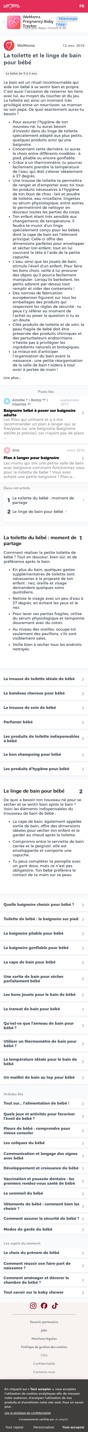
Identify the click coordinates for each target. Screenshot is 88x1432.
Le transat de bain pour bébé (32, 1009)
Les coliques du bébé (24, 1143)
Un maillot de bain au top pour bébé (39, 1077)
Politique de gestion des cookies (44, 1347)
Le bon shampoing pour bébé (32, 754)
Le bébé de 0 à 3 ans (21, 73)
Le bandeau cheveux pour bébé (34, 693)
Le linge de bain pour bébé (37, 511)
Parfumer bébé (18, 722)
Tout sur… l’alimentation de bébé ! (36, 1103)
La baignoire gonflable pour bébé (36, 947)
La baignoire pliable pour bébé (33, 933)
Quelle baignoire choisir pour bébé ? (39, 904)
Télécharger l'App (67, 21)
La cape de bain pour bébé (30, 962)
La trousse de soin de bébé (30, 707)
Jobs (44, 1330)
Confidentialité (44, 1364)
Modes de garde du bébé (28, 1229)
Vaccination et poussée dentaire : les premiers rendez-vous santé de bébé (39, 1181)
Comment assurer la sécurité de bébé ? (41, 1218)
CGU (44, 1355)
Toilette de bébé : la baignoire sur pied (41, 919)
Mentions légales (44, 1339)
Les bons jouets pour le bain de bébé (40, 994)
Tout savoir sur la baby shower (33, 1292)
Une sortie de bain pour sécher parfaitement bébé (33, 978)
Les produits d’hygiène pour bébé (36, 769)
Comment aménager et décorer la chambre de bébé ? (36, 1280)
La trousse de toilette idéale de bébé (40, 679)
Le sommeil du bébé (23, 1193)
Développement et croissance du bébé (41, 1168)
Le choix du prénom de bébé (31, 1252)
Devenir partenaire (44, 1322)
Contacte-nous (44, 1372)
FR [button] (81, 6)
